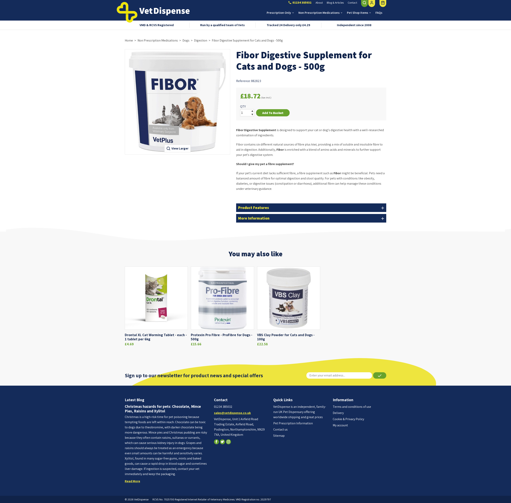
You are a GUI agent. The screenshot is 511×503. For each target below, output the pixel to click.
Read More (132, 481)
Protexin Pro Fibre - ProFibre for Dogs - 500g (221, 337)
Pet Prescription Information (293, 423)
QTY (243, 106)
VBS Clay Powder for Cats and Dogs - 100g (286, 337)
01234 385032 (223, 407)
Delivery (338, 413)
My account (340, 425)
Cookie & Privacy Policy (348, 419)
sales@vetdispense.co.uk (232, 413)
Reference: (243, 81)
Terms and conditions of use (352, 407)
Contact (352, 2)
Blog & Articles (335, 2)
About (319, 2)
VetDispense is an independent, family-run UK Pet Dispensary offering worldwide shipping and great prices (299, 412)
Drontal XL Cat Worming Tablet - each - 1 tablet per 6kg (156, 337)
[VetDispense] (127, 12)
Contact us (280, 429)
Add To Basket (272, 113)
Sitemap (279, 436)
